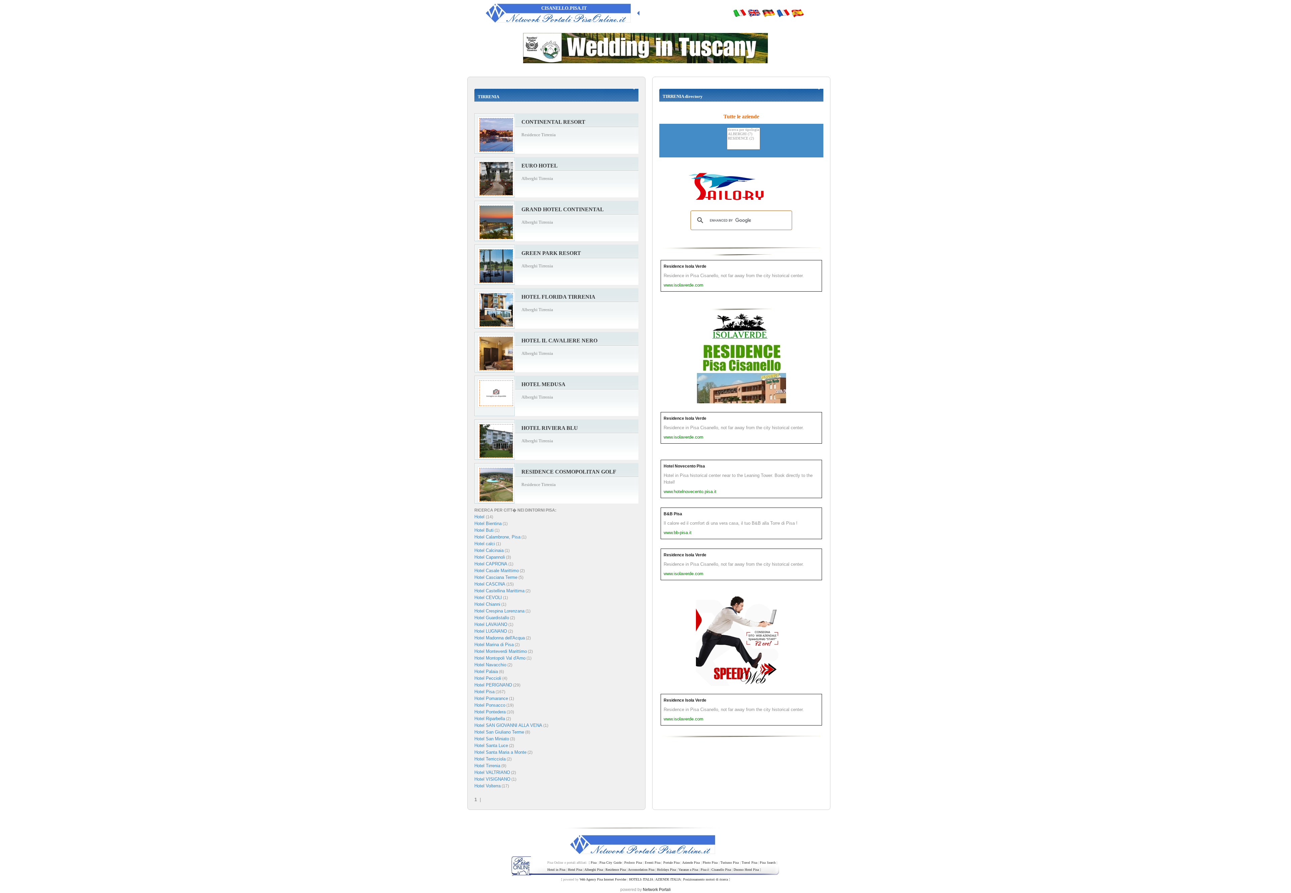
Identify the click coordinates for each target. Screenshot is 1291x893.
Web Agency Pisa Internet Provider (603, 879)
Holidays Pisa (666, 869)
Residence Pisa (615, 869)
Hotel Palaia (486, 671)
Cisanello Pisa (721, 869)
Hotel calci (484, 543)
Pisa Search (767, 862)
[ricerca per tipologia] (743, 130)
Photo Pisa (710, 862)
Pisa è (705, 869)
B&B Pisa (673, 514)
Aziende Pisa (691, 862)
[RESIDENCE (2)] (743, 139)
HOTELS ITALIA (641, 879)
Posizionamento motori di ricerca (705, 879)
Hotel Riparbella (489, 718)
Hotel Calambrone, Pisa (497, 536)
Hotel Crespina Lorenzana (499, 610)
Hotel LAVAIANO (490, 624)
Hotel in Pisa (556, 869)
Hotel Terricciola (490, 758)
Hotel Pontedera (490, 711)
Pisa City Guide (610, 862)
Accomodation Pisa (641, 869)
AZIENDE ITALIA (667, 879)
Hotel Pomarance (491, 698)
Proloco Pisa (632, 862)
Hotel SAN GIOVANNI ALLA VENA (508, 725)
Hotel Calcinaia (489, 550)
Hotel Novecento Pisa (684, 466)
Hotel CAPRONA (490, 563)
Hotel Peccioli (487, 678)
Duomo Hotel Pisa (746, 869)
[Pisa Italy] (754, 12)
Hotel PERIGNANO (493, 684)
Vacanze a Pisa (688, 869)
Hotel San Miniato (491, 738)
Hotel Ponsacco (489, 705)
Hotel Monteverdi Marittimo (500, 651)
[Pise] (783, 12)
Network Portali (657, 889)
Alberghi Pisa (593, 869)
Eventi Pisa (652, 862)
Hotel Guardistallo (491, 617)
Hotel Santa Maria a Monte (500, 752)
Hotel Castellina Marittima (499, 590)
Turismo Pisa (729, 862)
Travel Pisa (749, 862)
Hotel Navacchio (490, 664)
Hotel (480, 516)
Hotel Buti (484, 530)
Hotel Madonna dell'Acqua (499, 637)
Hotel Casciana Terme (495, 577)
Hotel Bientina (488, 523)
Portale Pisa (671, 862)
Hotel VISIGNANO (492, 779)
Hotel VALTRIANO (492, 772)
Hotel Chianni (487, 604)
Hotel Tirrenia (487, 765)
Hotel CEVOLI (488, 597)
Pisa (593, 862)
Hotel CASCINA (489, 584)
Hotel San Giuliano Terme (499, 732)
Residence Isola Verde (685, 266)
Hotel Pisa (484, 691)
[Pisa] (739, 12)
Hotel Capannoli (489, 557)
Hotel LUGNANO (490, 631)
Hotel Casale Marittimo (496, 570)
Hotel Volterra (487, 785)
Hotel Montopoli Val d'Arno (499, 658)
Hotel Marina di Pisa (494, 644)
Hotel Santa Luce (491, 745)
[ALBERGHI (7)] (743, 134)
